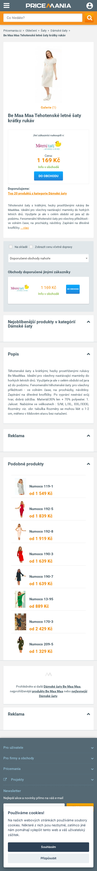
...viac (25, 227)
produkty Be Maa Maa (47, 691)
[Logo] (48, 145)
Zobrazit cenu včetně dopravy (53, 247)
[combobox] (48, 258)
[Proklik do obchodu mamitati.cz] (19, 288)
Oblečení (31, 30)
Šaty (43, 30)
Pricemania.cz (12, 30)
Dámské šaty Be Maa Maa (62, 686)
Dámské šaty (59, 30)
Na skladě (21, 247)
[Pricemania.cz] (48, 5)
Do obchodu (48, 176)
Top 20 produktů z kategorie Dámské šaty (37, 193)
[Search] (89, 17)
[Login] (90, 6)
